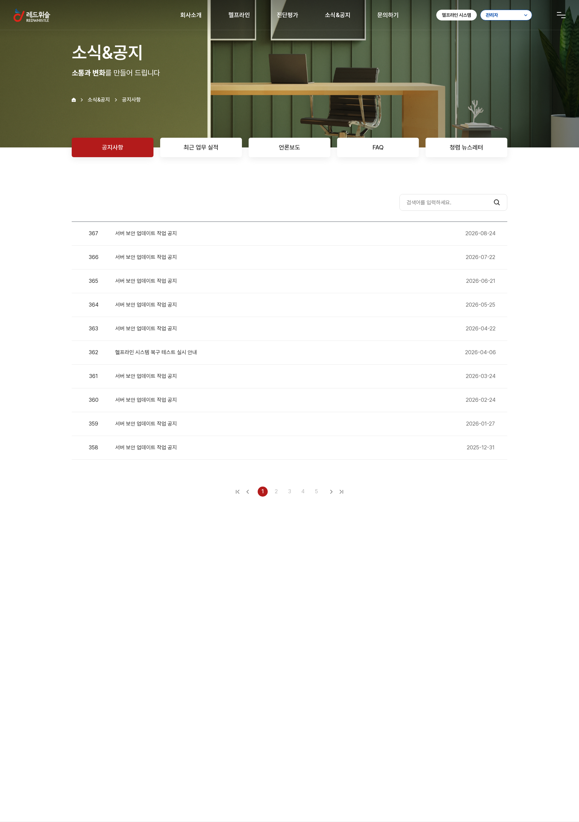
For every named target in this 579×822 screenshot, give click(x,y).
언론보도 (289, 147)
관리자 (492, 15)
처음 (237, 492)
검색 (497, 202)
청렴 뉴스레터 (466, 147)
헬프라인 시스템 (456, 15)
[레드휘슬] (31, 15)
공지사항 (112, 147)
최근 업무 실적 (201, 147)
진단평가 (287, 14)
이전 (247, 492)
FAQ (378, 147)
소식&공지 (337, 14)
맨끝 (341, 492)
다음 (331, 492)
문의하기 (388, 14)
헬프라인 (239, 14)
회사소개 (191, 14)
